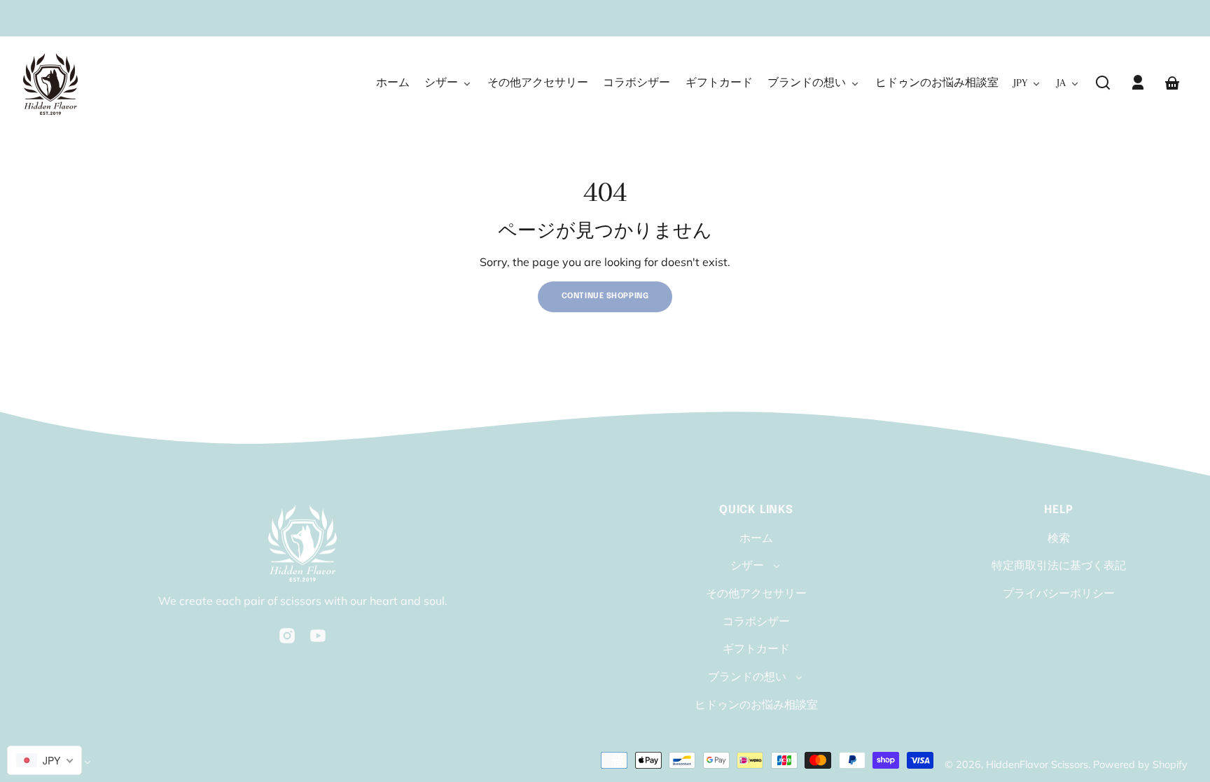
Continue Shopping (605, 296)
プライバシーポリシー (1059, 593)
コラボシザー (756, 621)
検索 (1059, 538)
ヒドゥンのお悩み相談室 (756, 704)
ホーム (756, 538)
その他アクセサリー (756, 593)
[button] (1102, 82)
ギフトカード (756, 648)
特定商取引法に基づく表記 (1059, 565)
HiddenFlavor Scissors (1037, 764)
